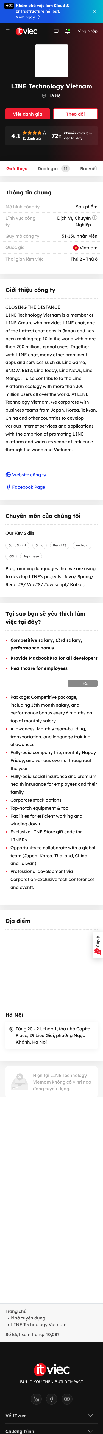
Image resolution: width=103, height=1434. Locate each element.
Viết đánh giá (27, 114)
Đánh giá (53, 168)
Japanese (31, 556)
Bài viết (88, 168)
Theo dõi (75, 114)
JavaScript (17, 545)
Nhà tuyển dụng (28, 1318)
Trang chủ (16, 1311)
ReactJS (59, 545)
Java (39, 545)
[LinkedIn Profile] (38, 1401)
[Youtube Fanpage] (67, 1401)
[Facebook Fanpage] (54, 1401)
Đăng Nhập (87, 31)
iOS (11, 556)
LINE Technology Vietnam (38, 1324)
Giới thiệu (16, 168)
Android (82, 545)
